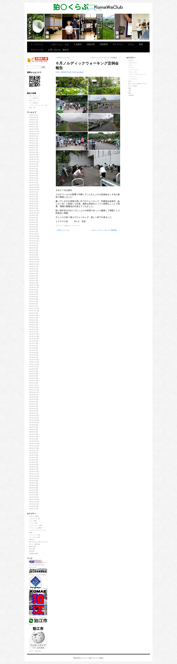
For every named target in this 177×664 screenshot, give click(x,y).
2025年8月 (32, 138)
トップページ (37, 44)
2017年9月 (32, 341)
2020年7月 (32, 271)
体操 (30, 539)
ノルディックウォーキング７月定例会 (105, 57)
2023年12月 (33, 185)
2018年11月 (33, 310)
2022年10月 (33, 213)
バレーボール (33, 537)
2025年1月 (32, 154)
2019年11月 (33, 285)
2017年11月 (33, 336)
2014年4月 (32, 434)
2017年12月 (33, 334)
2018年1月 (32, 331)
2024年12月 (33, 157)
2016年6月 (32, 373)
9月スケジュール (34, 96)
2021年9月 (32, 243)
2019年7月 (32, 292)
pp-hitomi (80, 72)
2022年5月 (32, 224)
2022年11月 (33, 210)
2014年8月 (32, 425)
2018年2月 (32, 329)
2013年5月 (32, 460)
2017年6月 (32, 345)
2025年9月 (32, 136)
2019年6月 (32, 294)
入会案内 (77, 44)
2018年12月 (33, 308)
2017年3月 (32, 352)
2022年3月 (32, 229)
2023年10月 (33, 189)
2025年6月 (32, 143)
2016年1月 (32, 385)
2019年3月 (32, 301)
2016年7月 (32, 371)
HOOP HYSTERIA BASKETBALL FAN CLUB (38, 565)
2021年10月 (33, 241)
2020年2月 (32, 280)
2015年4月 (32, 406)
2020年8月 (32, 269)
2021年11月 (33, 238)
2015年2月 (32, 411)
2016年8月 (32, 369)
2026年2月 (32, 126)
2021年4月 (32, 252)
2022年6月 (32, 222)
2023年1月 (32, 208)
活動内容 (91, 44)
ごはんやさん (33, 518)
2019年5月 (32, 297)
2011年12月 (33, 499)
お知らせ (32, 516)
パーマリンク (75, 225)
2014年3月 (32, 436)
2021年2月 (32, 257)
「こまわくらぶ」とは (58, 44)
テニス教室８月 (34, 98)
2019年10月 (33, 287)
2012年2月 (32, 495)
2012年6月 (32, 485)
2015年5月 (32, 404)
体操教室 (53, 27)
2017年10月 (33, 338)
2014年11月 (33, 418)
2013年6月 (32, 457)
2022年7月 (32, 220)
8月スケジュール (34, 100)
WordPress (84, 658)
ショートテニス (71, 27)
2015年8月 (32, 397)
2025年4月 (32, 147)
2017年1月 (32, 357)
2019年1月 (32, 306)
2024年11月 (33, 159)
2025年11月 (33, 131)
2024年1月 (32, 182)
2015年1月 (32, 413)
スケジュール (37, 49)
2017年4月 (32, 350)
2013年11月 (33, 446)
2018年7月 (32, 317)
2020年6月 (32, 273)
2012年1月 (32, 497)
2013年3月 (32, 464)
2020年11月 (33, 262)
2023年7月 (32, 196)
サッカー (32, 523)
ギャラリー (118, 44)
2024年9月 (32, 164)
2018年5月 (32, 322)
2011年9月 (32, 506)
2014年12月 (33, 415)
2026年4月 (32, 122)
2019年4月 (32, 299)
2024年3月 (32, 178)
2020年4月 (32, 276)
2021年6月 (32, 250)
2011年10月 (33, 504)
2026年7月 (32, 115)
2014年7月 (32, 427)
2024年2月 (32, 180)
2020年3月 (32, 278)
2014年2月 (32, 439)
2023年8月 (32, 194)
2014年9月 (32, 422)
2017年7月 (32, 343)
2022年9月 (32, 215)
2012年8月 (32, 481)
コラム (131, 44)
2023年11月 (33, 187)
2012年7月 (32, 483)
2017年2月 (32, 355)
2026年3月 (32, 124)
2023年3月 (32, 206)
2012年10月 (33, 476)
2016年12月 (33, 359)
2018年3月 (32, 327)
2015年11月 (33, 390)
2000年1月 (32, 508)
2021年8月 (32, 245)
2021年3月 (32, 255)
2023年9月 (32, 192)
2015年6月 (32, 401)
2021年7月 (32, 248)
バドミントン (36, 27)
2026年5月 (32, 119)
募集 (141, 44)
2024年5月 (32, 173)
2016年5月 (32, 376)
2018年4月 (32, 324)
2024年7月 (32, 168)
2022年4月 (32, 227)
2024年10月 (33, 161)
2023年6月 (32, 199)
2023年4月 (32, 203)
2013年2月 (32, 467)
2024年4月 (32, 175)
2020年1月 (32, 283)
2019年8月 (32, 290)
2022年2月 (32, 231)
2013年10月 (33, 448)
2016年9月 (32, 366)
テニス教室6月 (33, 103)
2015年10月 (33, 392)
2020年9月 (32, 266)
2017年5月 (32, 348)
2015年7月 (32, 399)
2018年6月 (32, 320)
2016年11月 (33, 362)
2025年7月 (32, 140)
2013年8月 (32, 453)
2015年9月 (32, 394)
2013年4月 (32, 462)
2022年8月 (32, 217)
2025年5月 (32, 145)
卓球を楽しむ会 (140, 27)
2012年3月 (32, 492)
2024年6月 (32, 171)
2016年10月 (33, 364)
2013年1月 (32, 469)
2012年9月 (32, 478)
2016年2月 (32, 383)
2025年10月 (33, 133)
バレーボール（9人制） (88, 27)
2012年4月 (32, 490)
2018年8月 (32, 315)
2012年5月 (32, 488)
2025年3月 (32, 150)
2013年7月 (32, 455)
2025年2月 (32, 152)
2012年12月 (33, 471)
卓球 (30, 549)
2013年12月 (33, 443)
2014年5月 (32, 432)
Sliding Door (95, 658)
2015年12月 (33, 387)
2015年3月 (32, 408)
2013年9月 (32, 450)
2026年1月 (32, 129)
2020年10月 (33, 264)
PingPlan (45, 588)
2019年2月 (32, 304)
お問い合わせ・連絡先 (58, 49)
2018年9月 (32, 313)
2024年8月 (32, 166)
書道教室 (123, 27)
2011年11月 (33, 501)
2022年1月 (32, 234)
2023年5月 (32, 201)
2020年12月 (33, 259)
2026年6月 (32, 117)
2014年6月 (32, 429)
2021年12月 (33, 236)
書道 (30, 551)
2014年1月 (32, 441)
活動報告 (104, 44)
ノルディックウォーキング (106, 27)
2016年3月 (32, 380)
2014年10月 (33, 420)
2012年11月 (33, 474)
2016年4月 (32, 378)
